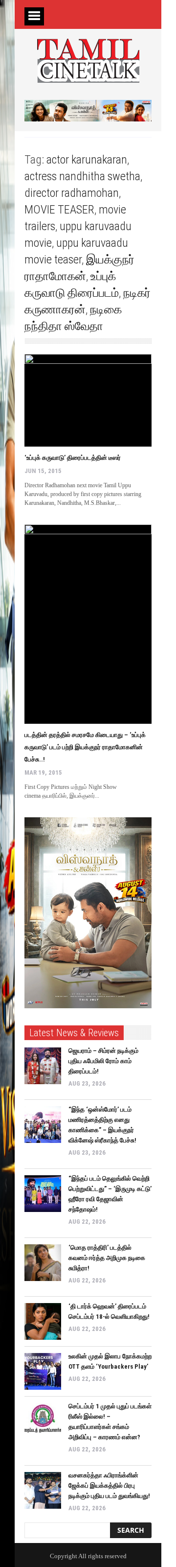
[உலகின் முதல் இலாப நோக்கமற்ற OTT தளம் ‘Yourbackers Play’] (42, 1371)
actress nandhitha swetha (82, 176)
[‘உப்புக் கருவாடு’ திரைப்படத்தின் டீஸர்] (88, 400)
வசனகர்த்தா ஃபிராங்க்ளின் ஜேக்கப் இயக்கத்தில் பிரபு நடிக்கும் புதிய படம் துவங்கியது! (109, 1485)
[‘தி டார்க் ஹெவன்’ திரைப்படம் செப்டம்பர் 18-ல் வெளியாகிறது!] (42, 1321)
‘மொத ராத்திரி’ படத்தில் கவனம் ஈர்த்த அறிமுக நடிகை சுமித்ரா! (106, 1258)
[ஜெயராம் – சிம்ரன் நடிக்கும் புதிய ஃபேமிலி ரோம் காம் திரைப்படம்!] (42, 1065)
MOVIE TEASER (59, 209)
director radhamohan (71, 193)
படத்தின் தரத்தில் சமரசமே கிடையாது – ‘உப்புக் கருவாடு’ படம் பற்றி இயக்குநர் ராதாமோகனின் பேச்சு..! (85, 747)
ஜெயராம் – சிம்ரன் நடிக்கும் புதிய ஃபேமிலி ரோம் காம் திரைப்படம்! (103, 1061)
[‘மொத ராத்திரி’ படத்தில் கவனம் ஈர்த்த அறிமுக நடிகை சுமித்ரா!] (42, 1262)
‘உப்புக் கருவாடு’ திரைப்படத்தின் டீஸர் (72, 457)
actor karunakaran (86, 159)
